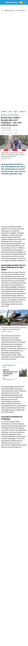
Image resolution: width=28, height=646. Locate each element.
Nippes (15, 111)
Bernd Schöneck (7, 128)
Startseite (3, 111)
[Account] (25, 2)
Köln (10, 111)
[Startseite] (11, 2)
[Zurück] (2, 10)
